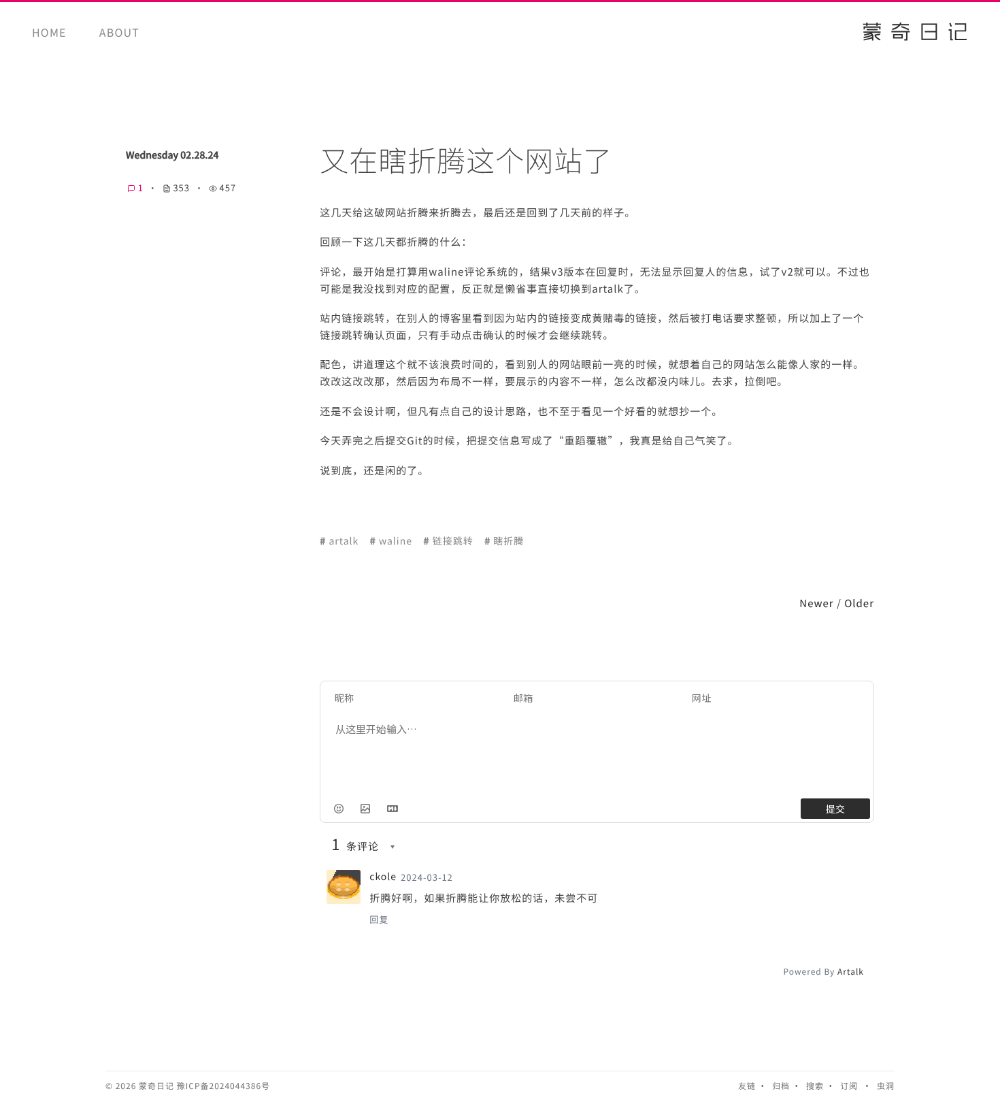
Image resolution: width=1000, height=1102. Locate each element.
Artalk (850, 971)
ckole (383, 877)
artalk (344, 541)
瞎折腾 (508, 541)
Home (49, 32)
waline (395, 541)
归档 (781, 1086)
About (119, 32)
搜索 (815, 1086)
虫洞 (886, 1086)
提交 (835, 808)
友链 (747, 1086)
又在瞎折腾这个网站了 (466, 160)
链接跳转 (453, 541)
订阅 (849, 1086)
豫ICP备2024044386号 (223, 1086)
